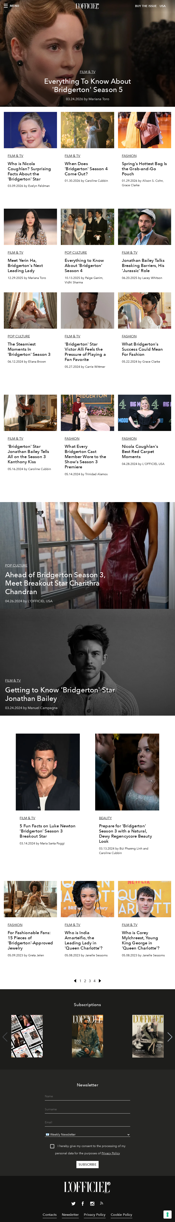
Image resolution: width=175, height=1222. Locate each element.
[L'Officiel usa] (87, 6)
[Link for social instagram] (92, 1204)
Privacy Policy (111, 1153)
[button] (170, 1037)
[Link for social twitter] (73, 1204)
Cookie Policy (121, 1215)
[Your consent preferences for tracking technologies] (167, 1214)
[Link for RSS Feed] (101, 1204)
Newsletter (70, 1215)
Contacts (50, 1215)
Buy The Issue (146, 6)
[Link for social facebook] (83, 1204)
